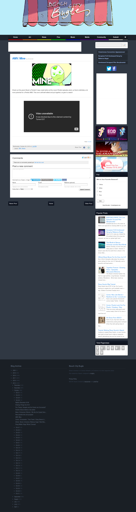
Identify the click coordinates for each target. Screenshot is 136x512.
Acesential (87, 382)
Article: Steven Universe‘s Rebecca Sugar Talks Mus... (30, 422)
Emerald (89, 141)
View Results (106, 205)
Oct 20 (18, 445)
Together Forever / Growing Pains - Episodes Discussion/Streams (115, 269)
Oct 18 (18, 450)
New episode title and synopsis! (24, 414)
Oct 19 (18, 448)
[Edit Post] (38, 146)
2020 (14, 370)
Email (40, 182)
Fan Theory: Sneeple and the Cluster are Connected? (30, 407)
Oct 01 (18, 493)
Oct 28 (18, 400)
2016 (14, 380)
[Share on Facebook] (84, 147)
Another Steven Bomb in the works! (25, 410)
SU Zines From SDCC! (114, 317)
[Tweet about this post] (88, 147)
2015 (14, 383)
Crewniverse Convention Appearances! (111, 52)
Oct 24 (18, 435)
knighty (92, 373)
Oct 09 (18, 473)
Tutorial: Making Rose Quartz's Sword (111, 330)
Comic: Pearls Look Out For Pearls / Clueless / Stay (115, 306)
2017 (14, 378)
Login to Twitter (58, 180)
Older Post (88, 203)
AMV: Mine (18, 58)
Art (30, 37)
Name (14, 182)
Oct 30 (18, 395)
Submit (115, 37)
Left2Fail (95, 382)
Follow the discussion (89, 157)
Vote (100, 201)
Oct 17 (18, 453)
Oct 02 (18, 491)
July (15, 502)
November (17, 388)
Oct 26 (18, 430)
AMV (20, 148)
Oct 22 (18, 440)
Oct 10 (18, 470)
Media (87, 37)
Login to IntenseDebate (35, 180)
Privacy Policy (73, 379)
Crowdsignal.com (116, 205)
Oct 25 (18, 432)
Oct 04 (18, 486)
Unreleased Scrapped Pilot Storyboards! (112, 62)
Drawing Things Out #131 (22, 405)
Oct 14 (18, 460)
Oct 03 (18, 488)
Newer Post (13, 203)
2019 (14, 373)
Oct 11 (18, 468)
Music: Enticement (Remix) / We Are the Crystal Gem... (30, 412)
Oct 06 (18, 481)
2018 (14, 375)
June (15, 504)
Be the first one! (39, 162)
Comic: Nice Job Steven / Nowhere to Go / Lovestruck (116, 295)
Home (15, 37)
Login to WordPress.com (47, 180)
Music (73, 37)
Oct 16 (18, 455)
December (17, 385)
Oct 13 (18, 463)
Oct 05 (18, 483)
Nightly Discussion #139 (22, 402)
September (17, 496)
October (16, 390)
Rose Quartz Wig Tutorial (106, 284)
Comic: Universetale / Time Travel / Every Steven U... (30, 419)
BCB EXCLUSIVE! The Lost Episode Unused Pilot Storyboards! (115, 219)
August (16, 499)
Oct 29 (18, 398)
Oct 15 (18, 458)
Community (101, 37)
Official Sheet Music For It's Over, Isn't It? (112, 257)
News (44, 37)
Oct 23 (18, 437)
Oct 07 (18, 478)
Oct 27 (18, 427)
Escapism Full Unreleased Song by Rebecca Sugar (115, 231)
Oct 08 (18, 475)
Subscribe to (16, 189)
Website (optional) (69, 182)
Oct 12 (18, 465)
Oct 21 (18, 442)
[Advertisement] (45, 46)
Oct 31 (18, 392)
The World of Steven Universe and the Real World (116, 243)
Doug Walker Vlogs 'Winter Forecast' (25, 424)
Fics (58, 37)
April (15, 507)
